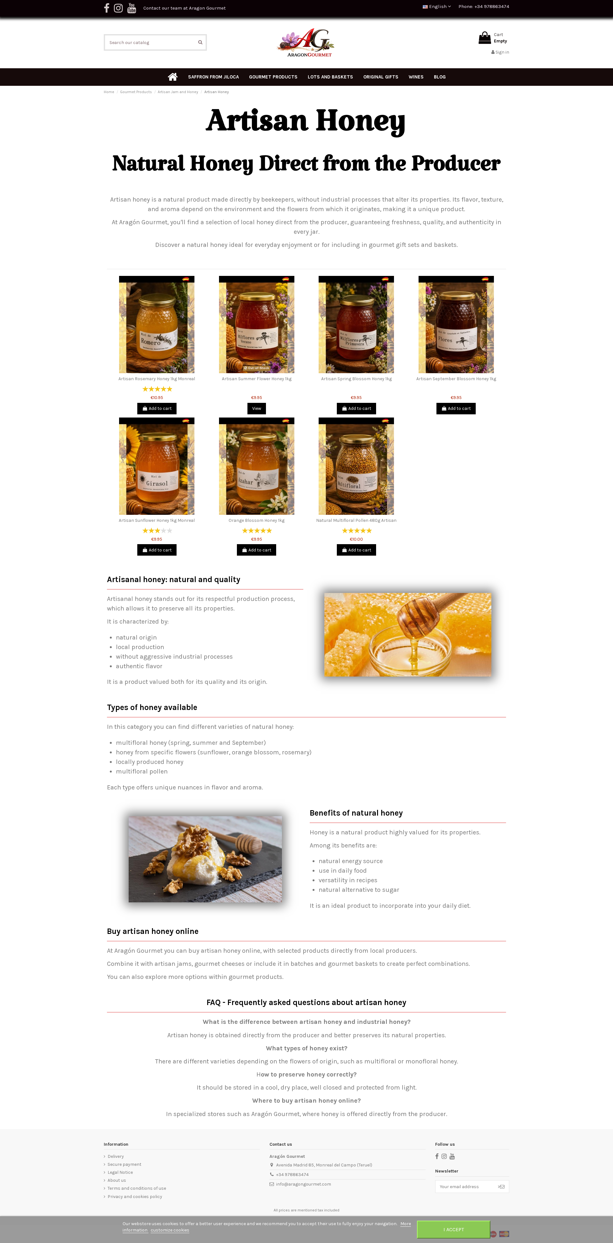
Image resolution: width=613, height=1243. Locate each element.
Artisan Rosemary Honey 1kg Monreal (156, 378)
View (256, 408)
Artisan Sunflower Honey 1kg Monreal (157, 520)
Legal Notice (120, 1172)
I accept (453, 1229)
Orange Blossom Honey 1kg (256, 520)
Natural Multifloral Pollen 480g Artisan (356, 520)
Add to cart (160, 408)
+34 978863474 (292, 1174)
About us (117, 1180)
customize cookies (170, 1230)
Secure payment (124, 1164)
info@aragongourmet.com (303, 1184)
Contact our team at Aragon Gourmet (184, 8)
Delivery (116, 1156)
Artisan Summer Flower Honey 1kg (256, 378)
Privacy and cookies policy (135, 1196)
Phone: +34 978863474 (483, 6)
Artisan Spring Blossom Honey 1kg (356, 378)
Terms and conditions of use (137, 1188)
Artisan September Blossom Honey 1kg (456, 378)
